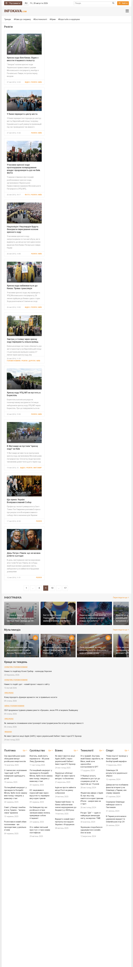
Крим (53, 19)
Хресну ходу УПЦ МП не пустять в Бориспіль (24, 394)
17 (65, 588)
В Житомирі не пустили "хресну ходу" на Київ (22, 447)
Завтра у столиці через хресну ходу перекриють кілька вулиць (22, 340)
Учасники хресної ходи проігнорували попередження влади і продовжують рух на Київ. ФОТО (24, 169)
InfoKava (15, 11)
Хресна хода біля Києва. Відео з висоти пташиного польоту (22, 59)
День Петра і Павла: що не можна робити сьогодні (23, 554)
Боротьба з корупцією (69, 19)
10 (52, 588)
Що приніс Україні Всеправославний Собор (19, 501)
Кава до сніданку (23, 19)
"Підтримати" (15, 3)
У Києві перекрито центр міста (22, 114)
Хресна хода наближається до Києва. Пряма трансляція (22, 287)
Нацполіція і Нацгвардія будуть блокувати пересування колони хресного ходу (22, 229)
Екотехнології (41, 19)
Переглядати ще (120, 598)
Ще (24, 750)
